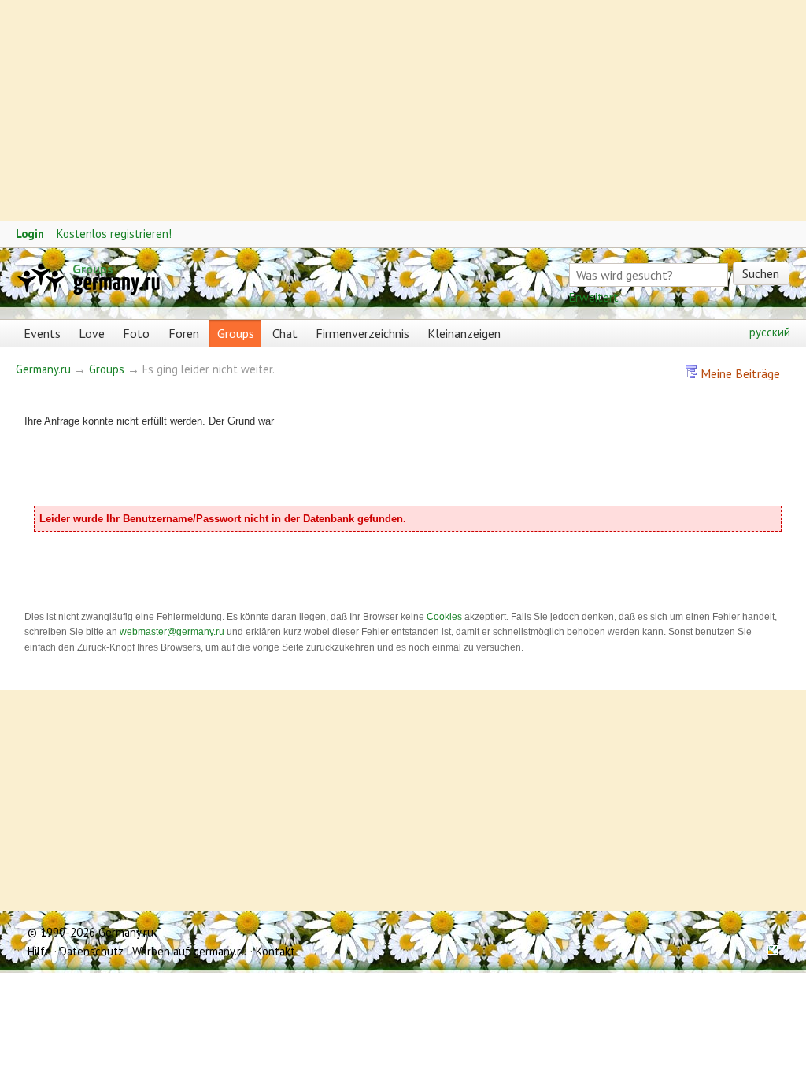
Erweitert (593, 297)
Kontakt (275, 951)
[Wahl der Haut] (767, 951)
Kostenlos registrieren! (114, 233)
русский (769, 332)
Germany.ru (43, 369)
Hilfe (39, 951)
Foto (136, 333)
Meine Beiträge (738, 373)
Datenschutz (92, 951)
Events (42, 333)
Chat (285, 333)
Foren (183, 333)
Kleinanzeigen (464, 333)
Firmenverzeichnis (362, 333)
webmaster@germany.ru (172, 631)
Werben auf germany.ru (189, 951)
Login (30, 233)
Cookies (444, 616)
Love (92, 333)
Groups (92, 268)
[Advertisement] (403, 110)
